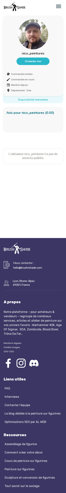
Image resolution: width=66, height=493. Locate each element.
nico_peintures (33, 53)
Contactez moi (33, 61)
